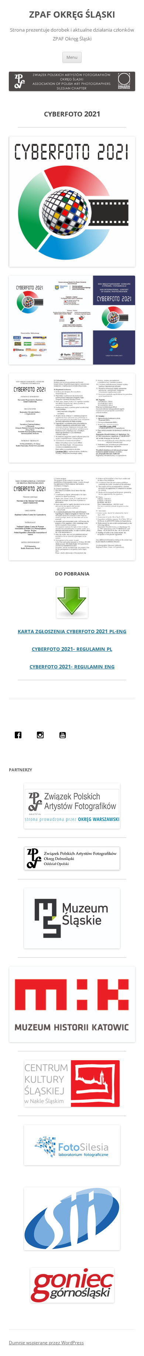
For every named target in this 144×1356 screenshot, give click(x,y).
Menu (72, 57)
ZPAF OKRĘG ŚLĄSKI (72, 14)
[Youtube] (64, 735)
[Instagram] (42, 735)
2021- (72, 648)
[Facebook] (20, 735)
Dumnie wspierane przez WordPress (46, 1342)
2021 (72, 631)
